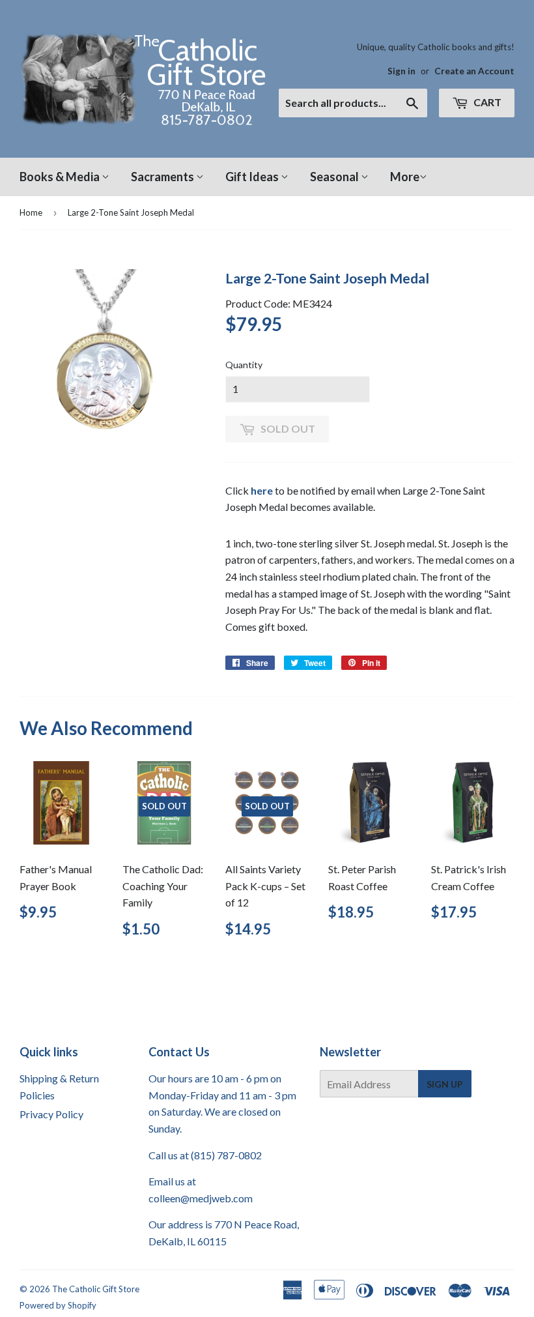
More (404, 176)
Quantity (243, 364)
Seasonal (335, 176)
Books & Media (61, 176)
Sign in (401, 71)
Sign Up (445, 1084)
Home (31, 212)
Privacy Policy (51, 1114)
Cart (486, 102)
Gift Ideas (253, 176)
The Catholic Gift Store (95, 1289)
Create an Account (474, 71)
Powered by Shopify (58, 1305)
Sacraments (163, 176)
